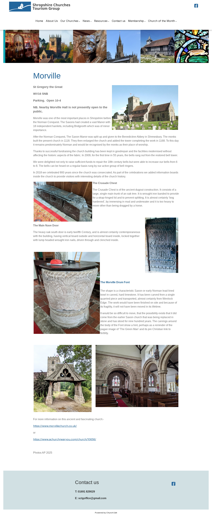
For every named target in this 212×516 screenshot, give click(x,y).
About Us (52, 21)
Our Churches (69, 21)
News (86, 21)
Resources (100, 21)
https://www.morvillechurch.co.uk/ (55, 426)
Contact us (118, 21)
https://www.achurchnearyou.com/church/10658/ (64, 439)
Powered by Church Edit (106, 513)
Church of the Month (161, 21)
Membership (136, 21)
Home (39, 21)
